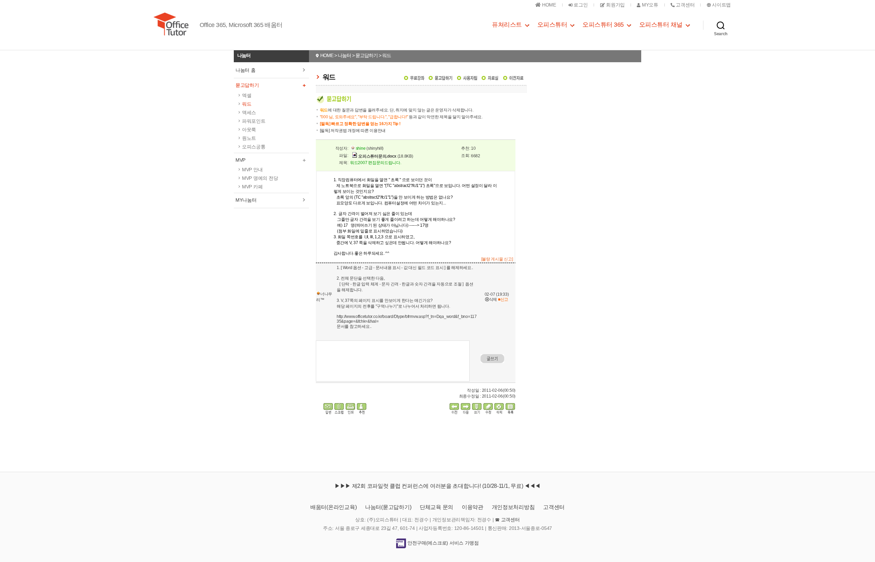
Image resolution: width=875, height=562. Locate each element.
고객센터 (554, 507)
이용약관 (472, 507)
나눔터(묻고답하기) (388, 507)
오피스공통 (254, 146)
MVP (240, 160)
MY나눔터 (246, 200)
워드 (246, 104)
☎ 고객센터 (507, 519)
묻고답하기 (247, 85)
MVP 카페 (252, 186)
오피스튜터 (552, 24)
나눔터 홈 (245, 70)
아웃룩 (249, 129)
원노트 (249, 138)
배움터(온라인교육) (333, 507)
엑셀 (246, 95)
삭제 (491, 299)
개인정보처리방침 (513, 507)
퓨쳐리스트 (507, 24)
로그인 (580, 5)
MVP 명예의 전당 (260, 178)
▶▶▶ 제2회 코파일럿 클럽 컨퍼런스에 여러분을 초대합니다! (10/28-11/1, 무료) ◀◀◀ (437, 486)
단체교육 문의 (436, 507)
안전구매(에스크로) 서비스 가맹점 (442, 543)
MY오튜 (649, 5)
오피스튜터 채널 (661, 24)
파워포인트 (254, 121)
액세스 (249, 112)
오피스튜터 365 (603, 24)
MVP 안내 (252, 169)
